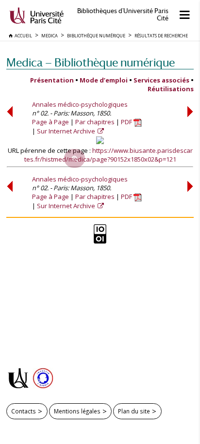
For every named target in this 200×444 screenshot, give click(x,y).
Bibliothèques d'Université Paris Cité (122, 14)
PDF (127, 121)
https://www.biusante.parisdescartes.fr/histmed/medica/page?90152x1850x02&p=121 (108, 155)
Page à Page (50, 121)
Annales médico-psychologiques (80, 104)
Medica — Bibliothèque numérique (90, 62)
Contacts (23, 411)
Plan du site (134, 411)
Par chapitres (95, 121)
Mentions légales (77, 411)
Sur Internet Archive (67, 131)
